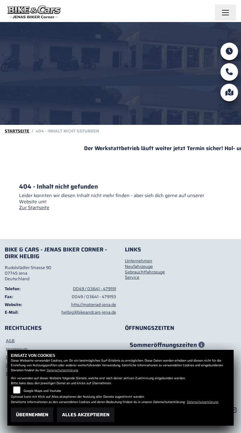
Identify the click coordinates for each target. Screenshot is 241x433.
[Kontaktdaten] (229, 72)
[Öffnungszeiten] (229, 51)
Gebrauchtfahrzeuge (145, 272)
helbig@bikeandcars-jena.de (88, 312)
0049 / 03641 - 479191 (94, 289)
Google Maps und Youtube (42, 390)
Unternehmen (138, 261)
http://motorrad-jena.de (93, 304)
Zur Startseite (34, 207)
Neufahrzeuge (139, 266)
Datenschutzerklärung (62, 370)
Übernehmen (32, 414)
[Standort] (229, 92)
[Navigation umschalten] (225, 12)
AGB (10, 341)
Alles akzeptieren (85, 414)
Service (132, 277)
